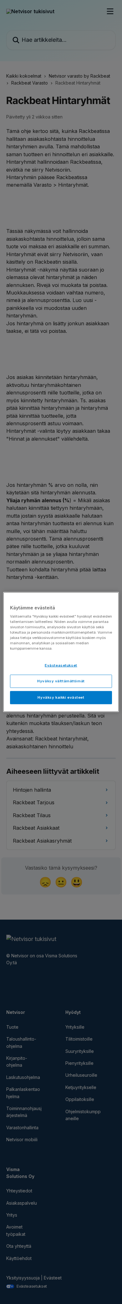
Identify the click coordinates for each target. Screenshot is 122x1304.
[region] (61, 652)
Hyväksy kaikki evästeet (61, 697)
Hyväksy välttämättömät (61, 681)
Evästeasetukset (61, 665)
